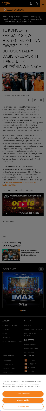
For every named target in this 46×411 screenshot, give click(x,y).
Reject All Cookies (23, 400)
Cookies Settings (23, 406)
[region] (23, 393)
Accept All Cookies (23, 394)
